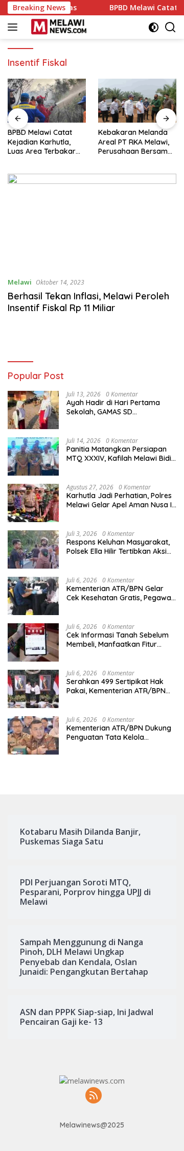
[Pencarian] (170, 27)
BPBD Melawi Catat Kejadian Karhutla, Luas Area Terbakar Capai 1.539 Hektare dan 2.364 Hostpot (42, 142)
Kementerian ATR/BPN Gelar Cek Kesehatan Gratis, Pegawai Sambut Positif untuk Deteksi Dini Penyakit (119, 593)
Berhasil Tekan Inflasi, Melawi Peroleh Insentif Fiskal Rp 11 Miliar (88, 302)
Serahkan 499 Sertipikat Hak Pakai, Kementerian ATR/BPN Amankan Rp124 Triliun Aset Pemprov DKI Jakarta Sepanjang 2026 (116, 686)
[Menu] (14, 27)
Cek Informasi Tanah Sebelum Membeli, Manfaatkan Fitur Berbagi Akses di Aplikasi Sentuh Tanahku (117, 639)
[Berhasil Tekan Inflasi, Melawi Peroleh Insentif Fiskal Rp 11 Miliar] (92, 221)
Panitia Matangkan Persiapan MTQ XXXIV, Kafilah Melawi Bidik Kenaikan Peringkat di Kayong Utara (120, 453)
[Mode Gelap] (153, 27)
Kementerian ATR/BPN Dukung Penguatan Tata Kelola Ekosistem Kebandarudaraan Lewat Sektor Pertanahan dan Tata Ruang (118, 732)
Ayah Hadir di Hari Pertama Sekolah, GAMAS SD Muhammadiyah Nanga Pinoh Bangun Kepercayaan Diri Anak (119, 407)
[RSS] (93, 1096)
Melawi (20, 282)
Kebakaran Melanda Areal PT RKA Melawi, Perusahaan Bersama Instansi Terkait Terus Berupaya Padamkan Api (135, 142)
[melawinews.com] (57, 27)
